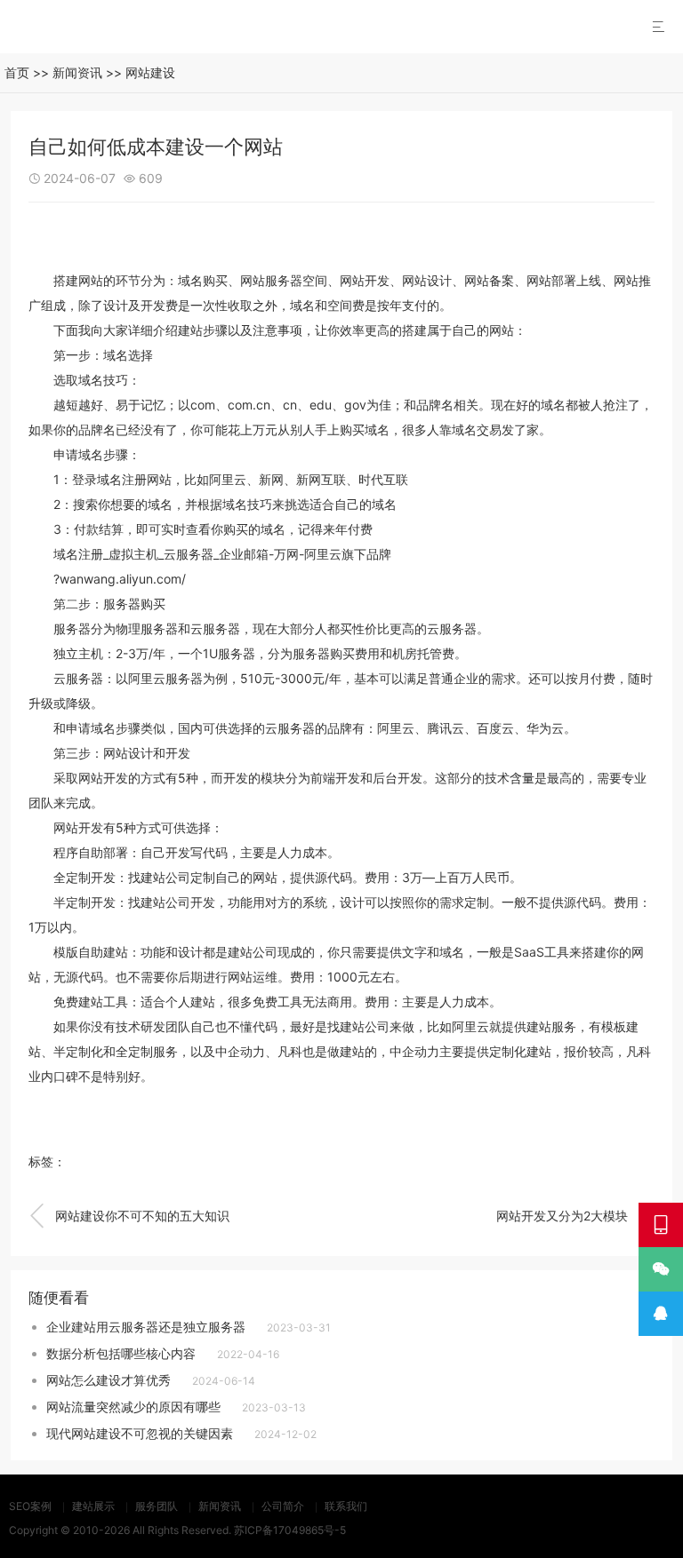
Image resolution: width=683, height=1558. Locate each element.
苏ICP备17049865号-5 (290, 1530)
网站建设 (150, 72)
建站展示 (93, 1506)
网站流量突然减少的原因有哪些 (133, 1406)
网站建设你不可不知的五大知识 (128, 1216)
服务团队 (156, 1506)
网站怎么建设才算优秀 (108, 1379)
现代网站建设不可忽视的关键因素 (139, 1433)
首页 (16, 72)
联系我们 (346, 1506)
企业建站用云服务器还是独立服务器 (145, 1326)
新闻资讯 (77, 72)
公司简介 (282, 1506)
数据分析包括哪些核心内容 (121, 1353)
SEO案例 (30, 1506)
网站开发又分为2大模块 (575, 1216)
